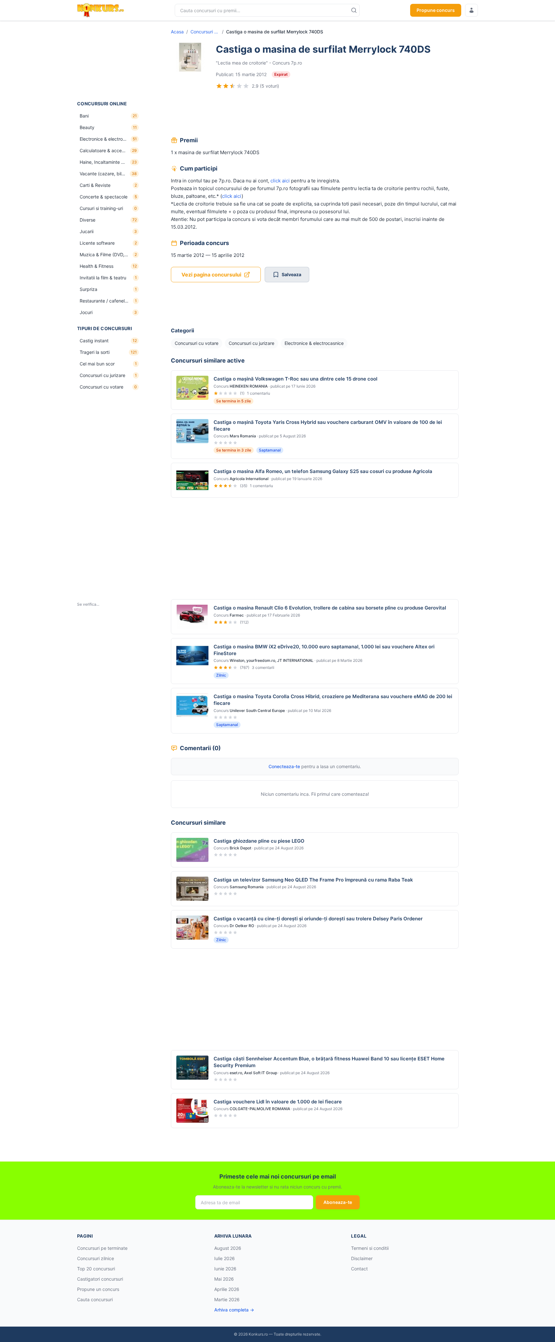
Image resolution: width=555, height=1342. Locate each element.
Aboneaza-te (337, 1202)
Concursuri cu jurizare (251, 343)
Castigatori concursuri (100, 1279)
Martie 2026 (227, 1299)
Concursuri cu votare (204, 31)
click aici (280, 181)
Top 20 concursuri (96, 1268)
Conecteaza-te (284, 766)
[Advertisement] (109, 61)
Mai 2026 (224, 1279)
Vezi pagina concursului (211, 274)
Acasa (177, 31)
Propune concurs (436, 10)
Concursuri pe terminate (102, 1248)
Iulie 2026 (224, 1258)
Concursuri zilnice (95, 1258)
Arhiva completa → (234, 1309)
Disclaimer (362, 1258)
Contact (359, 1268)
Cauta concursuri (95, 1299)
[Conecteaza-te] (471, 10)
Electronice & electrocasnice (314, 343)
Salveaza (291, 274)
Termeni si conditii (370, 1248)
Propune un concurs (98, 1289)
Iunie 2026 (225, 1268)
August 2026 (227, 1248)
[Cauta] (354, 10)
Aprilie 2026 (226, 1289)
